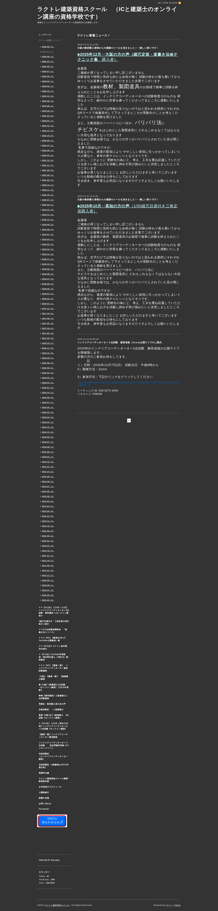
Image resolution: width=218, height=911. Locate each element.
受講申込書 (44, 773)
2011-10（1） (48, 561)
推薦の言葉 (44, 798)
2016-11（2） (48, 348)
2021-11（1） (48, 165)
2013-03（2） (48, 506)
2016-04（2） (48, 373)
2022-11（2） (48, 131)
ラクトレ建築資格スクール (57, 905)
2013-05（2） (48, 496)
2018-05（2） (48, 289)
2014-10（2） (48, 432)
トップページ (45, 35)
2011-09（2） (48, 566)
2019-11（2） (48, 215)
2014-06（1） (48, 447)
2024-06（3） (48, 76)
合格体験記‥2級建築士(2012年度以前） (54, 766)
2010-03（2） (48, 600)
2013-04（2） (48, 501)
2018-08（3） (48, 274)
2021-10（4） (48, 170)
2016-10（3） (48, 353)
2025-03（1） (48, 61)
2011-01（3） (48, 570)
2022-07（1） (48, 145)
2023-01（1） (48, 121)
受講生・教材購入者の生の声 (52, 704)
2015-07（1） (48, 402)
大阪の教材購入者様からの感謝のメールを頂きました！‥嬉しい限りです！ (118, 48)
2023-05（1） (48, 111)
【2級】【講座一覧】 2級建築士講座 (53, 677)
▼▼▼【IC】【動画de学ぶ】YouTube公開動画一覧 (52, 639)
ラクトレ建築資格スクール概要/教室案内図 (53, 779)
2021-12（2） (48, 160)
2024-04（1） (48, 81)
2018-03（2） (48, 294)
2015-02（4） (48, 417)
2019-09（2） (48, 225)
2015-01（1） (48, 422)
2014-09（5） (48, 437)
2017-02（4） (48, 338)
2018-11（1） (48, 259)
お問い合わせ (45, 803)
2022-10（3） (48, 136)
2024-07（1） (48, 71)
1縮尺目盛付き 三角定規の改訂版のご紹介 (54, 622)
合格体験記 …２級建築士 (52, 709)
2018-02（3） (48, 299)
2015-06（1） (48, 407)
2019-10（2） (48, 220)
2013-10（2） (48, 472)
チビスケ (88, 129)
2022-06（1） (48, 150)
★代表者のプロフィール (50, 787)
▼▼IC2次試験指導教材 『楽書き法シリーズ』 (53, 630)
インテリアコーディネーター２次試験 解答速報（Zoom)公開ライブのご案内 (119, 342)
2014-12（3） (48, 427)
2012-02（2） (48, 541)
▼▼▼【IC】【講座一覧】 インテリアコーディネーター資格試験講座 (53, 668)
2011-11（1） (48, 556)
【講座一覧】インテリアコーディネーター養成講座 (53, 735)
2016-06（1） (48, 368)
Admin (177, 905)
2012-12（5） (48, 516)
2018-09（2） (48, 269)
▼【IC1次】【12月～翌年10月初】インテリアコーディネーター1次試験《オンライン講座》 (55, 726)
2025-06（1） (48, 57)
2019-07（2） (48, 234)
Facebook (44, 809)
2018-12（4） (48, 254)
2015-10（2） (48, 393)
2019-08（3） (48, 229)
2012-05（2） (48, 536)
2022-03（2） (48, 155)
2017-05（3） (48, 323)
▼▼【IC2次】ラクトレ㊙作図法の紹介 (53, 647)
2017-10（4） (48, 314)
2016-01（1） (48, 388)
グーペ (169, 905)
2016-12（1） (48, 343)
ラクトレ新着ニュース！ (50, 40)
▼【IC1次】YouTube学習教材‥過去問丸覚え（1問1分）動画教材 (53, 657)
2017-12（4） (48, 309)
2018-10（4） (48, 264)
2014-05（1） (48, 452)
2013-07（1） (48, 486)
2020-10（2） (48, 195)
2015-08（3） (48, 398)
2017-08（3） (48, 318)
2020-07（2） (48, 200)
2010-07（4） (48, 590)
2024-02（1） (48, 86)
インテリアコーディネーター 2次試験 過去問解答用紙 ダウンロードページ (54, 745)
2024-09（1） (48, 66)
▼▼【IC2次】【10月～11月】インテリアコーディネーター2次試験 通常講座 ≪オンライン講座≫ (54, 611)
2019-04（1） (48, 239)
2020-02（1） (48, 205)
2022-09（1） (48, 141)
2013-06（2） (48, 491)
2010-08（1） (48, 585)
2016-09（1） (48, 358)
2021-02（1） (48, 180)
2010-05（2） (48, 595)
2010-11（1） (48, 575)
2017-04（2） (48, 328)
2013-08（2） (48, 482)
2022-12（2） (48, 126)
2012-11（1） (48, 521)
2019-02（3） (48, 249)
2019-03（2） (48, 244)
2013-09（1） (48, 477)
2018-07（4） (48, 279)
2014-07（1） (48, 442)
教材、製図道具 (121, 86)
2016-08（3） (48, 363)
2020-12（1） (48, 185)
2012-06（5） (48, 531)
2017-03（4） (48, 333)
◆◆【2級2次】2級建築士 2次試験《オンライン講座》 (54, 716)
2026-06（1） (48, 47)
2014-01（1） (48, 457)
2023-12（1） (48, 91)
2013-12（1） (48, 462)
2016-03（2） (48, 378)
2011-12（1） (48, 551)
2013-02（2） (48, 511)
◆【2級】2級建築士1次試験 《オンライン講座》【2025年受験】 (54, 687)
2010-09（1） (48, 580)
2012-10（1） (48, 526)
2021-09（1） (48, 175)
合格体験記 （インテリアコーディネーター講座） (55, 756)
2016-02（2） (48, 383)
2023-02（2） (48, 116)
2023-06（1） (48, 106)
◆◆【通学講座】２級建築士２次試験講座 (53, 697)
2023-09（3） (48, 101)
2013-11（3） (48, 467)
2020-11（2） (48, 190)
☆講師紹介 (44, 792)
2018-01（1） (48, 304)
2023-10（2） (48, 96)
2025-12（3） (48, 52)
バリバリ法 (148, 122)
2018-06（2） (48, 284)
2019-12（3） (48, 210)
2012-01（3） (48, 546)
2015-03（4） (48, 412)
